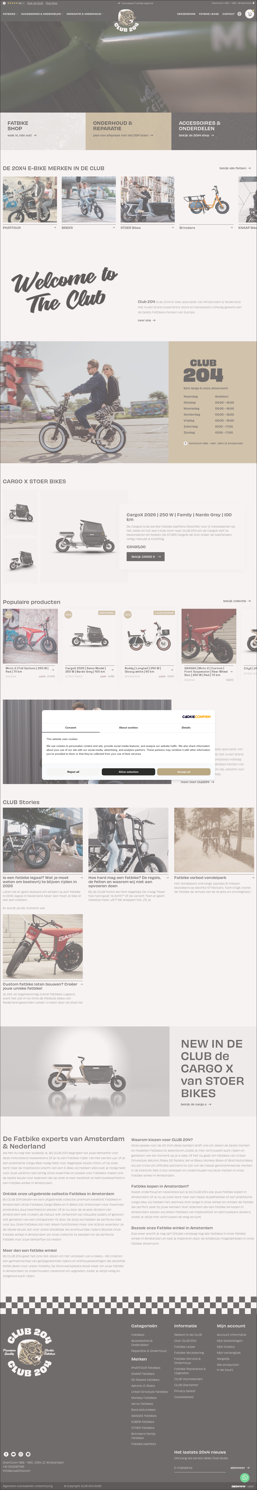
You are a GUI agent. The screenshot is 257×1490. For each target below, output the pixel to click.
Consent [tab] (70, 727)
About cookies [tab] (128, 727)
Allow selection (128, 771)
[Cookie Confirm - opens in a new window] (196, 717)
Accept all (183, 771)
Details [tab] (186, 727)
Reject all (73, 771)
